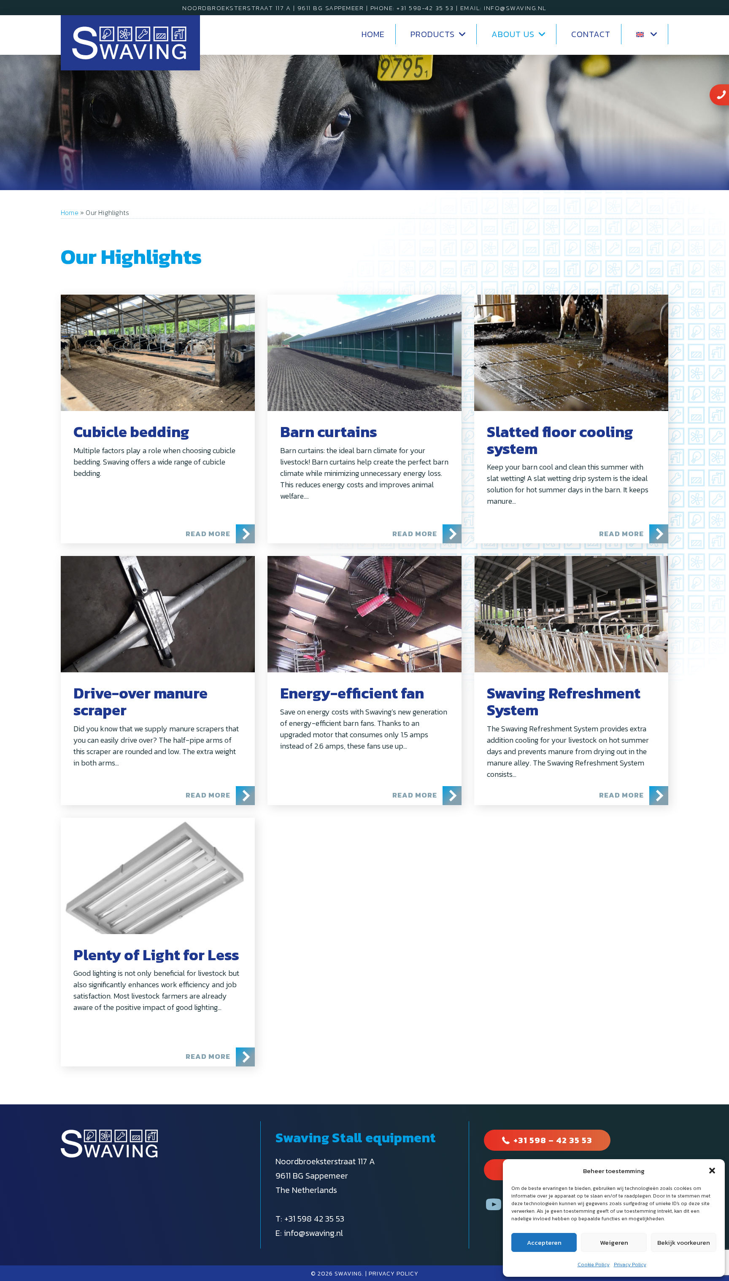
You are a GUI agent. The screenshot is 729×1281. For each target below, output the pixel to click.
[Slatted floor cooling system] (571, 353)
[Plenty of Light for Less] (158, 876)
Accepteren (544, 1242)
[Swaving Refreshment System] (571, 614)
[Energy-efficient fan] (364, 614)
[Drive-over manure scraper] (158, 614)
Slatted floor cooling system (560, 440)
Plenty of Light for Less (156, 954)
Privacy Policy (630, 1264)
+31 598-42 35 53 (425, 8)
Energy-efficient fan (352, 693)
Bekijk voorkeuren (683, 1242)
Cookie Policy (594, 1264)
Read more (220, 533)
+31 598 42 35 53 (314, 1218)
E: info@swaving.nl (309, 1233)
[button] (712, 1170)
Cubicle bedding (131, 431)
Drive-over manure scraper (140, 701)
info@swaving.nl (515, 8)
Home (69, 212)
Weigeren (614, 1242)
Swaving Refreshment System (563, 701)
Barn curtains (328, 431)
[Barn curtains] (364, 353)
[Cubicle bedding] (158, 353)
